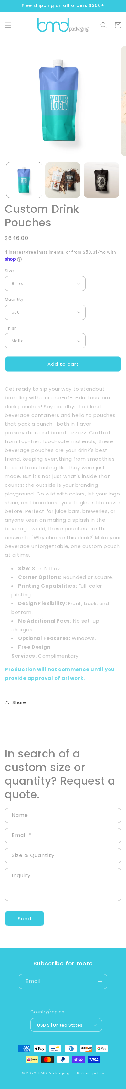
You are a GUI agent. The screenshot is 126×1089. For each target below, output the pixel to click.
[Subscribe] (100, 981)
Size (9, 271)
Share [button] (19, 702)
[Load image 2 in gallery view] (63, 180)
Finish (11, 328)
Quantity (14, 299)
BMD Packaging (53, 1073)
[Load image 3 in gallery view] (101, 180)
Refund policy (90, 1073)
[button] (8, 25)
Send (24, 918)
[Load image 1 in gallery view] (24, 180)
